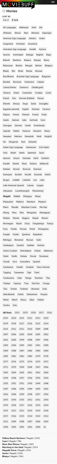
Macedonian (38, 190)
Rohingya (7, 239)
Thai (48, 278)
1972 (45, 361)
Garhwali (34, 120)
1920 (29, 410)
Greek (28, 125)
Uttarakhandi (8, 294)
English (25, 109)
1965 (5, 372)
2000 (13, 339)
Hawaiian (7, 136)
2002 (45, 334)
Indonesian (31, 147)
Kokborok (44, 163)
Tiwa (26, 283)
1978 (45, 356)
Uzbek (20, 294)
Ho (4, 141)
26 (44, 427)
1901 (29, 427)
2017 (21, 323)
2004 (29, 334)
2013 (5, 329)
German (18, 125)
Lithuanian (7, 190)
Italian (13, 152)
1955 (37, 378)
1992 (29, 345)
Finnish (16, 114)
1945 (21, 388)
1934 (13, 399)
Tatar (19, 278)
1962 (29, 372)
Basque (37, 60)
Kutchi (47, 174)
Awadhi (32, 49)
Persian (23, 229)
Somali (6, 261)
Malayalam (8, 201)
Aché (34, 27)
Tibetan (6, 283)
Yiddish (40, 299)
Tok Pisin (36, 283)
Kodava (33, 163)
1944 (29, 388)
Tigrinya (17, 283)
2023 (21, 318)
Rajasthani (37, 234)
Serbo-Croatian (10, 250)
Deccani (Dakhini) (26, 98)
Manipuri (42, 201)
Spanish (36, 261)
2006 (13, 334)
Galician (15, 120)
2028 (33, 312)
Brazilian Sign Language (28, 76)
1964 (13, 372)
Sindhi (14, 256)
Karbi (36, 158)
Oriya (27, 223)
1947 (5, 388)
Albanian (35, 32)
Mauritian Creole (28, 207)
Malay (38, 196)
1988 (13, 350)
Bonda (29, 71)
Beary (46, 60)
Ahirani (18, 32)
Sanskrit (20, 245)
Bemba (19, 65)
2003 (37, 334)
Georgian (7, 125)
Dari (14, 98)
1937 (37, 394)
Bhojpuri (48, 65)
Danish (6, 98)
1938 (29, 394)
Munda (16, 218)
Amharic (32, 38)
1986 (29, 350)
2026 (49, 312)
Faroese (46, 109)
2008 (45, 329)
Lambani (26, 180)
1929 (5, 405)
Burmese (17, 81)
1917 (5, 416)
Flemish (25, 114)
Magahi (6, 196)
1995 (5, 345)
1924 (45, 405)
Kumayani (7, 174)
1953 (5, 383)
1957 (21, 378)
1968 (29, 367)
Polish (32, 229)
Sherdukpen (25, 250)
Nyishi (19, 223)
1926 (29, 405)
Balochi (6, 60)
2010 (29, 329)
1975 (21, 361)
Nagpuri (25, 218)
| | (21, 438)
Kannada (26, 158)
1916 (13, 416)
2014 (45, 323)
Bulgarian (46, 76)
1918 (45, 410)
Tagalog (7, 272)
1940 (13, 394)
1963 (21, 372)
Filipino (6, 114)
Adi (40, 27)
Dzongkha (43, 103)
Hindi (39, 136)
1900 (37, 427)
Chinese (6, 92)
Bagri (48, 54)
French (35, 114)
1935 (5, 399)
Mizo (14, 212)
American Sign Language (14, 38)
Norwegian (8, 223)
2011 (21, 329)
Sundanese (8, 267)
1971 (5, 367)
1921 (21, 410)
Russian (29, 239)
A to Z (6, 20)
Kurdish (18, 174)
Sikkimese (48, 250)
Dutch (33, 103)
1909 (13, 421)
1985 (37, 350)
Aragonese (8, 43)
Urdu (44, 288)
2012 (13, 329)
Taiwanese (19, 272)
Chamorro (23, 87)
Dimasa (16, 103)
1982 (13, 356)
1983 (5, 356)
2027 (41, 312)
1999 (21, 339)
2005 (21, 334)
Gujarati (6, 131)
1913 (37, 416)
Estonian (35, 109)
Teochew (39, 278)
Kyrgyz (6, 180)
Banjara (27, 60)
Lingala (40, 185)
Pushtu (16, 234)
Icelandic (32, 141)
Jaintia (21, 152)
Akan (26, 32)
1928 (13, 405)
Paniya (50, 223)
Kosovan (26, 169)
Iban (23, 141)
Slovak (33, 256)
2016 (29, 323)
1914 (29, 416)
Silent (5, 256)
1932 (29, 399)
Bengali (28, 65)
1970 (13, 367)
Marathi (15, 207)
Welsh (6, 299)
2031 (17, 312)
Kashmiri (45, 158)
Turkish (13, 288)
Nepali (35, 218)
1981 (21, 356)
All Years (7, 312)
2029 (25, 312)
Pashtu (14, 229)
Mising (6, 212)
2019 (5, 323)
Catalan (40, 81)
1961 (37, 372)
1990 (45, 345)
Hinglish (48, 136)
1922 (13, 410)
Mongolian (31, 212)
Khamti (16, 163)
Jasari (41, 152)
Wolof (14, 299)
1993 (21, 345)
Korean (16, 169)
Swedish (30, 267)
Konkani (6, 169)
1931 (37, 399)
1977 (5, 361)
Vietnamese (32, 294)
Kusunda (38, 174)
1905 (45, 421)
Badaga (29, 54)
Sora (15, 261)
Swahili (19, 267)
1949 (37, 383)
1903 (13, 427)
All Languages (9, 27)
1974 (29, 361)
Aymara (42, 49)
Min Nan (43, 207)
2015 (37, 323)
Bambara (17, 60)
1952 (13, 383)
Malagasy (27, 196)
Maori (5, 207)
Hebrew (18, 136)
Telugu (28, 278)
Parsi (5, 229)
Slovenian (43, 256)
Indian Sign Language (13, 147)
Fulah (44, 114)
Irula (5, 152)
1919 (37, 410)
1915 (21, 416)
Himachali (29, 136)
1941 (5, 394)
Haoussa (26, 131)
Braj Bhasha (8, 76)
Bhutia (6, 71)
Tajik (29, 272)
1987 (21, 350)
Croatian (38, 92)
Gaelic (6, 120)
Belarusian (8, 65)
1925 (37, 405)
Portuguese (43, 229)
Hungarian (13, 141)
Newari (45, 218)
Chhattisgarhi (37, 87)
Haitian (16, 131)
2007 (5, 334)
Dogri (25, 103)
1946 (13, 388)
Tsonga (46, 283)
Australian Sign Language (14, 49)
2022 (29, 318)
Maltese (20, 201)
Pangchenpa (38, 223)
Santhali (30, 245)
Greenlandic (39, 125)
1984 (45, 350)
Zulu (15, 305)
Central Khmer (9, 87)
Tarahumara (8, 278)
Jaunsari (6, 158)
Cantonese (29, 81)
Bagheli (39, 54)
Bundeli (6, 81)
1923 (5, 410)
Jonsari (16, 158)
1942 (45, 388)
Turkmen (24, 288)
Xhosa (23, 299)
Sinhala (23, 256)
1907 (29, 421)
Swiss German (43, 267)
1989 (5, 350)
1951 (21, 383)
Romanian (19, 239)
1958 (13, 378)
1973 (37, 361)
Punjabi (6, 234)
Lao (35, 180)
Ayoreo (6, 54)
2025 (5, 318)
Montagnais (45, 212)
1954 (45, 378)
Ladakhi (16, 180)
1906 (37, 421)
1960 (45, 372)
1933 (21, 399)
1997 (37, 339)
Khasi (24, 163)
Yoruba (6, 305)
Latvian (30, 185)
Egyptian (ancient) (11, 109)
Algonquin (46, 32)
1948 (45, 383)
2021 (37, 318)
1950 (29, 383)
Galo (24, 120)
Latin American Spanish (13, 185)
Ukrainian (35, 288)
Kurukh (28, 174)
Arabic (42, 38)
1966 (45, 367)
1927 (21, 405)
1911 (5, 421)
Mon (22, 212)
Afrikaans (7, 32)
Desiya (41, 98)
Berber (38, 65)
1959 (5, 378)
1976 (13, 361)
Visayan (43, 294)
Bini (13, 71)
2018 (13, 323)
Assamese (32, 43)
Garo (43, 120)
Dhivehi (6, 103)
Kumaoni (37, 169)
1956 (29, 378)
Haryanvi (37, 131)
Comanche (27, 92)
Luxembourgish (22, 190)
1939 (21, 394)
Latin (42, 180)
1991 (37, 345)
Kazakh (6, 163)
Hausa (47, 131)
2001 (5, 339)
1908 (21, 421)
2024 (13, 318)
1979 (37, 356)
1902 (21, 427)
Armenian (20, 43)
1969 (21, 367)
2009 (37, 329)
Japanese (32, 152)
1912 (45, 416)
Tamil (36, 272)
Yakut (31, 299)
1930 (45, 399)
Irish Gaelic (44, 147)
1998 (29, 339)
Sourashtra (25, 261)
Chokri (16, 92)
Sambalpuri (8, 245)
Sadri (38, 239)
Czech (48, 92)
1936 (45, 394)
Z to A (15, 20)
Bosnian (38, 71)
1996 (45, 339)
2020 (45, 318)
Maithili (17, 196)
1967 (37, 367)
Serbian (40, 245)
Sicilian (37, 250)
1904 (5, 427)
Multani (6, 218)
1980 (29, 356)
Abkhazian (23, 27)
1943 (37, 388)
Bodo (20, 71)
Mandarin (31, 201)
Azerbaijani (18, 54)
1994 (13, 345)
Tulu (5, 288)
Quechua (26, 234)
